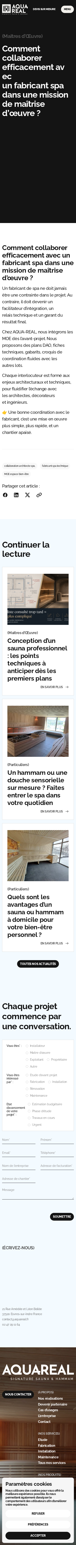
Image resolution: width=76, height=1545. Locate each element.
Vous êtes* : (14, 1045)
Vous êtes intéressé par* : (13, 1078)
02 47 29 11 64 (11, 1324)
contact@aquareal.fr (15, 1319)
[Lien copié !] (39, 495)
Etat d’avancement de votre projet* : (15, 1109)
